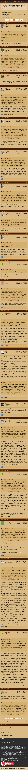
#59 (26, 630)
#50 (26, 260)
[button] (1, 1)
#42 (26, 46)
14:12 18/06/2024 (5, 182)
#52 (26, 310)
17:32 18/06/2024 (5, 349)
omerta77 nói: (6, 158)
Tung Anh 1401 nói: (7, 55)
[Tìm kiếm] (26, 1)
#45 (26, 117)
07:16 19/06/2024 (5, 418)
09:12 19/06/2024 (5, 470)
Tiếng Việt (4, 738)
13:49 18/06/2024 (5, 117)
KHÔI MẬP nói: (6, 126)
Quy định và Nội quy (10, 741)
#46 (26, 149)
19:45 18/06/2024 (5, 401)
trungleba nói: (6, 95)
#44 (26, 85)
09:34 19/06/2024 (5, 558)
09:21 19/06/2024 (5, 519)
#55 (26, 418)
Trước (7, 20)
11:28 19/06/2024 (5, 630)
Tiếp (21, 20)
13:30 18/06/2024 (5, 22)
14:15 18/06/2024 (5, 211)
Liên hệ (2, 741)
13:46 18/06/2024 (5, 85)
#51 (26, 279)
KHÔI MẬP (4, 17)
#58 (26, 558)
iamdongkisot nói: (7, 702)
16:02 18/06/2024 (5, 279)
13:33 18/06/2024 (5, 46)
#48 (26, 211)
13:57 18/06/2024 (5, 149)
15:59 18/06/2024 (5, 260)
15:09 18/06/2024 (5, 233)
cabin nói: (5, 288)
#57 (26, 519)
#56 (26, 470)
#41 (26, 22)
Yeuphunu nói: (6, 31)
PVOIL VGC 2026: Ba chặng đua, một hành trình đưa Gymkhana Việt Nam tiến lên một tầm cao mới (14, 7)
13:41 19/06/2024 (5, 688)
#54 (26, 401)
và (8, 114)
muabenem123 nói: (7, 479)
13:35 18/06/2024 (5, 73)
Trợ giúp (18, 741)
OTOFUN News (4, 742)
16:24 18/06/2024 (5, 310)
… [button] (15, 20)
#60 (26, 688)
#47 (26, 182)
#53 (26, 349)
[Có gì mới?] (23, 1)
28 (18, 20)
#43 (26, 73)
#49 (26, 233)
